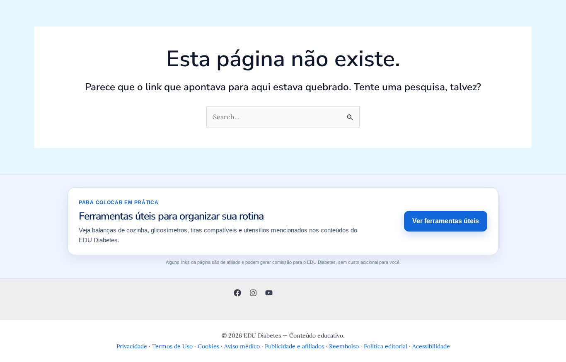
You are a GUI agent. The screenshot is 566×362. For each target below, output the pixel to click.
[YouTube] (269, 293)
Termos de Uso (172, 346)
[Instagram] (253, 293)
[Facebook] (237, 293)
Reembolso (344, 346)
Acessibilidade (431, 346)
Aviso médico (242, 346)
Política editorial (385, 346)
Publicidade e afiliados (294, 346)
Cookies (208, 346)
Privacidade (131, 346)
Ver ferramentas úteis (445, 220)
